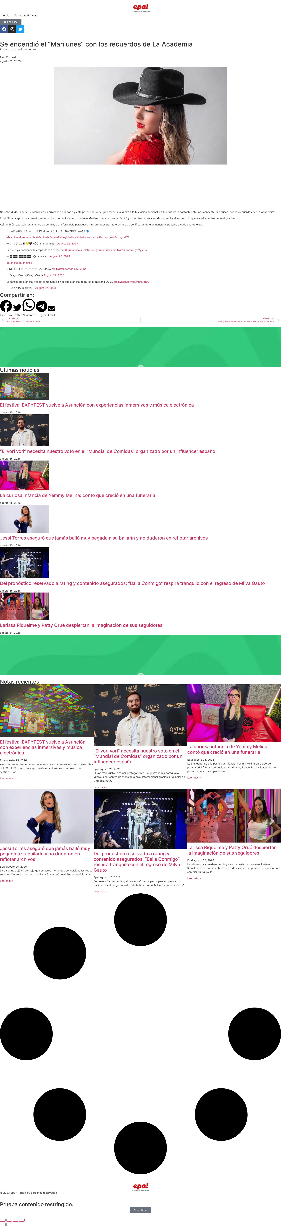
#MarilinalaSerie (46, 237)
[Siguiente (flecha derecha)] (9, 1224)
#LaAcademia (27, 237)
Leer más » (6, 778)
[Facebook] (4, 29)
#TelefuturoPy (89, 250)
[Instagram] (12, 29)
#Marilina (12, 237)
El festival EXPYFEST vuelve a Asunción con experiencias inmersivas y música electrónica (97, 405)
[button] (6, 308)
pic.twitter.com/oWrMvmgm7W (110, 237)
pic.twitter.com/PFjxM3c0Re (69, 268)
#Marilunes (83, 237)
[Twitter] (20, 29)
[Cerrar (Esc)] (22, 1220)
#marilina (74, 250)
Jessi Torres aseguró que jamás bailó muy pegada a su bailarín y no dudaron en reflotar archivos (104, 538)
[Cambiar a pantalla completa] (9, 1220)
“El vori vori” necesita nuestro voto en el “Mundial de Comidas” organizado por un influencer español (108, 451)
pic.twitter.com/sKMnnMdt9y (131, 281)
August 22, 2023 (67, 243)
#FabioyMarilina (66, 237)
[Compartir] (15, 1220)
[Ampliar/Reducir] (3, 1220)
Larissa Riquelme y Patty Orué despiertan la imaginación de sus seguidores (81, 625)
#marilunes (105, 250)
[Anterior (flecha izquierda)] (3, 1224)
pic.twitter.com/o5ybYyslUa (130, 250)
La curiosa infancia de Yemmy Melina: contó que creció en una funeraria (77, 495)
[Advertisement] (97, 187)
